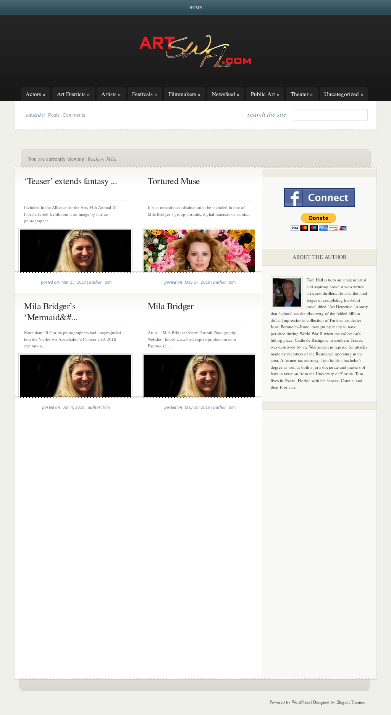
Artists (111, 94)
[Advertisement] (320, 534)
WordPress (301, 702)
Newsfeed (226, 94)
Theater (302, 94)
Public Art (265, 94)
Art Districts (73, 94)
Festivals (144, 94)
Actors (36, 94)
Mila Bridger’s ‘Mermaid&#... (51, 311)
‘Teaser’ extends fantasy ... (70, 181)
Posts (54, 115)
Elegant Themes (350, 702)
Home (195, 7)
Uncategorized (344, 94)
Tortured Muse (174, 181)
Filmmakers (184, 94)
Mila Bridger (170, 306)
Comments (74, 115)
